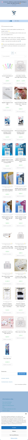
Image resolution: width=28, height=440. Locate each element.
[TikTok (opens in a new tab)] (15, 4)
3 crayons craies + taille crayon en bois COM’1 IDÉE (7, 247)
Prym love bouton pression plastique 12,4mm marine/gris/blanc (20, 132)
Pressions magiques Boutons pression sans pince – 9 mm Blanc (7, 305)
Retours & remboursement (8, 405)
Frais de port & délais (7, 402)
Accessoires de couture (7, 74)
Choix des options (21, 83)
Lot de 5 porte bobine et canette (7, 76)
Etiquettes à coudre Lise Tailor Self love (7, 332)
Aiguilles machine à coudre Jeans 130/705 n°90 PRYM (21, 189)
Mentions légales (14, 438)
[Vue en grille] (12, 53)
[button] (26, 414)
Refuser (14, 431)
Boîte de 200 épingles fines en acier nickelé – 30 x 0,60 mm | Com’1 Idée (21, 248)
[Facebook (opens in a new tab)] (13, 4)
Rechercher (3, 371)
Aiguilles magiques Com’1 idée (7, 103)
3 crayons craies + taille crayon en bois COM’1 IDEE (21, 277)
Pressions (7, 302)
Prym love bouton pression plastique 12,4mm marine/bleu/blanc (7, 132)
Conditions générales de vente (9, 409)
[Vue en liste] (15, 53)
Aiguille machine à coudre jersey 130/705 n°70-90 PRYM (20, 218)
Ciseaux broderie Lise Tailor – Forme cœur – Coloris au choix (21, 104)
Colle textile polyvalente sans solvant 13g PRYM (7, 190)
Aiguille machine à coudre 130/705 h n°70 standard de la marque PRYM (7, 161)
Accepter (14, 427)
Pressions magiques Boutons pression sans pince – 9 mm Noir (21, 305)
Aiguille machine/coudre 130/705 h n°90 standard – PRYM (20, 160)
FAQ (3, 407)
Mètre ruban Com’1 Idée (20, 332)
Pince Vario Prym (7, 358)
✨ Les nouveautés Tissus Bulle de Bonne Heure (7, 187)
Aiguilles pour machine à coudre (8, 158)
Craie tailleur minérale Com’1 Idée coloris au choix (21, 76)
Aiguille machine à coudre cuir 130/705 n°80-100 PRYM (7, 218)
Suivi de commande (6, 403)
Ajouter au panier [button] (7, 83)
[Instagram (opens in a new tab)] (14, 4)
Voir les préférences (14, 435)
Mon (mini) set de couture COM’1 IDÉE (7, 277)
